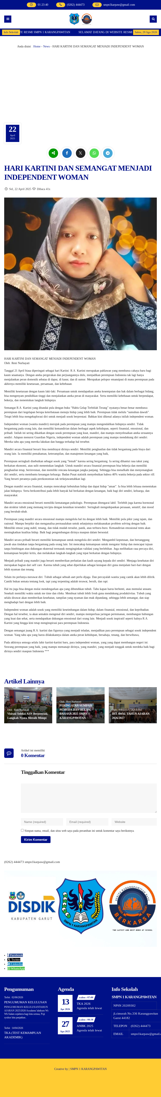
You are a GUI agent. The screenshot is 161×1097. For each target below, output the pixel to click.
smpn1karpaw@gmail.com (119, 4)
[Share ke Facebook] (67, 153)
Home (36, 46)
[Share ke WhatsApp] (94, 153)
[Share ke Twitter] (81, 153)
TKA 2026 (84, 1003)
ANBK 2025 (85, 1026)
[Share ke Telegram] (107, 153)
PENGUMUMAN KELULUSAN (25, 1002)
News (46, 46)
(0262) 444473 (75, 4)
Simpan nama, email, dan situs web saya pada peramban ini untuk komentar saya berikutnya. (80, 830)
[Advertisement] (80, 80)
